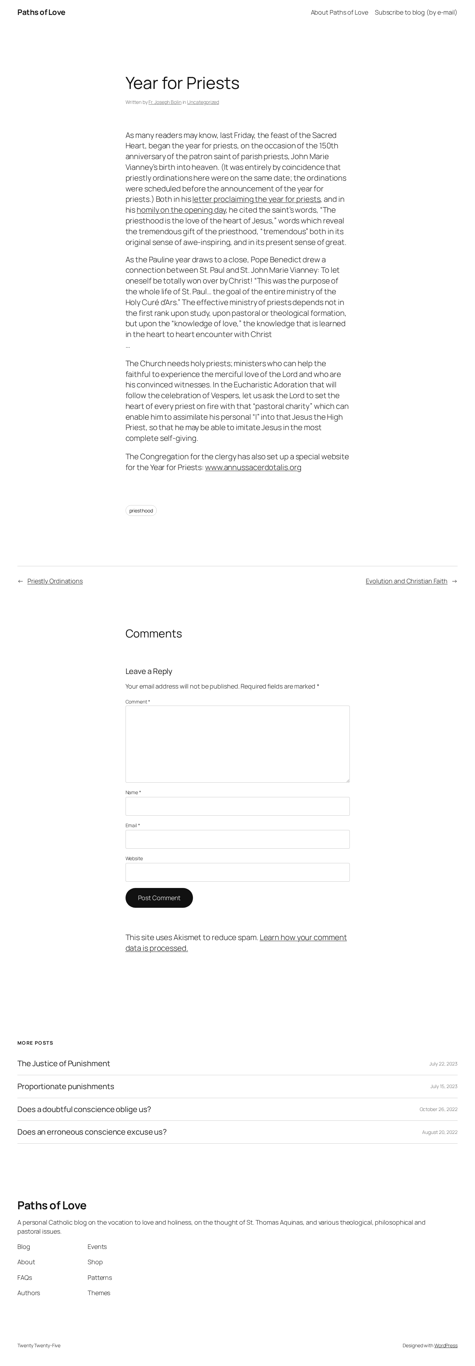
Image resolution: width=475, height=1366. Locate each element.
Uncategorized (203, 102)
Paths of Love (41, 12)
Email (133, 825)
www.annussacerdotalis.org (253, 467)
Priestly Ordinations (55, 581)
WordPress (446, 1345)
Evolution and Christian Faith (407, 581)
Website (134, 858)
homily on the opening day (181, 210)
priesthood (141, 510)
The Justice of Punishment (63, 1063)
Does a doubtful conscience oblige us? (84, 1109)
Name (133, 792)
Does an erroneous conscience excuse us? (92, 1132)
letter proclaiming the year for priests (256, 199)
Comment (138, 701)
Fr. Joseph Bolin (164, 102)
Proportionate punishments (65, 1086)
